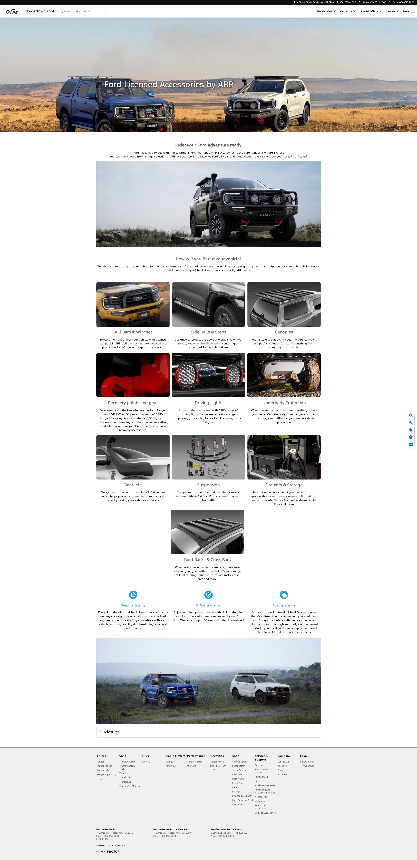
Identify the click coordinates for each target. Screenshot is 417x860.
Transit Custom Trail (127, 767)
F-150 (99, 778)
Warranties (261, 801)
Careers (282, 770)
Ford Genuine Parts (265, 785)
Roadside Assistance (260, 807)
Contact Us (283, 761)
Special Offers (369, 11)
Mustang (191, 765)
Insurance (237, 804)
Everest (146, 761)
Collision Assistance (265, 812)
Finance (236, 791)
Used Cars (237, 783)
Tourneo (123, 773)
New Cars (237, 774)
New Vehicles (324, 11)
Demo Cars (238, 778)
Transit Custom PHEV (218, 767)
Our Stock (346, 11)
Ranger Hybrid (104, 770)
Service (390, 11)
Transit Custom (127, 761)
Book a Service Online (262, 771)
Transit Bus (125, 781)
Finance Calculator (242, 795)
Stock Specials (240, 770)
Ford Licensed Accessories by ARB (265, 791)
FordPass (282, 774)
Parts (258, 781)
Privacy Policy (307, 761)
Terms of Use (307, 765)
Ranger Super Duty (106, 774)
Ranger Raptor (104, 765)
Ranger (100, 761)
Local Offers (238, 765)
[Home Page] (12, 11)
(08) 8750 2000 (112, 836)
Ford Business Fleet (242, 800)
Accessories (261, 796)
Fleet (235, 787)
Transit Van (125, 777)
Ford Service (261, 776)
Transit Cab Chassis (129, 786)
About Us (282, 765)
